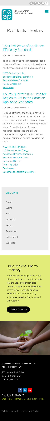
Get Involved (12, 237)
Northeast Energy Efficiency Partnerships (23, 12)
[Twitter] (31, 3)
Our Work (10, 219)
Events (9, 208)
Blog (8, 213)
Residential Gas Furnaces (15, 80)
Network (10, 225)
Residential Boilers (12, 84)
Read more (8, 87)
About (9, 202)
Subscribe (10, 243)
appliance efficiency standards (18, 77)
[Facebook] (35, 3)
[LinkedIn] (39, 3)
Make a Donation (18, 309)
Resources (11, 231)
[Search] (46, 3)
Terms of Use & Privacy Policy (29, 399)
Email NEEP (7, 399)
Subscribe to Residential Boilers (18, 172)
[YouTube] (43, 3)
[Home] (7, 14)
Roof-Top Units (10, 164)
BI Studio (34, 411)
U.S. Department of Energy (15, 150)
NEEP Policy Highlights (14, 73)
